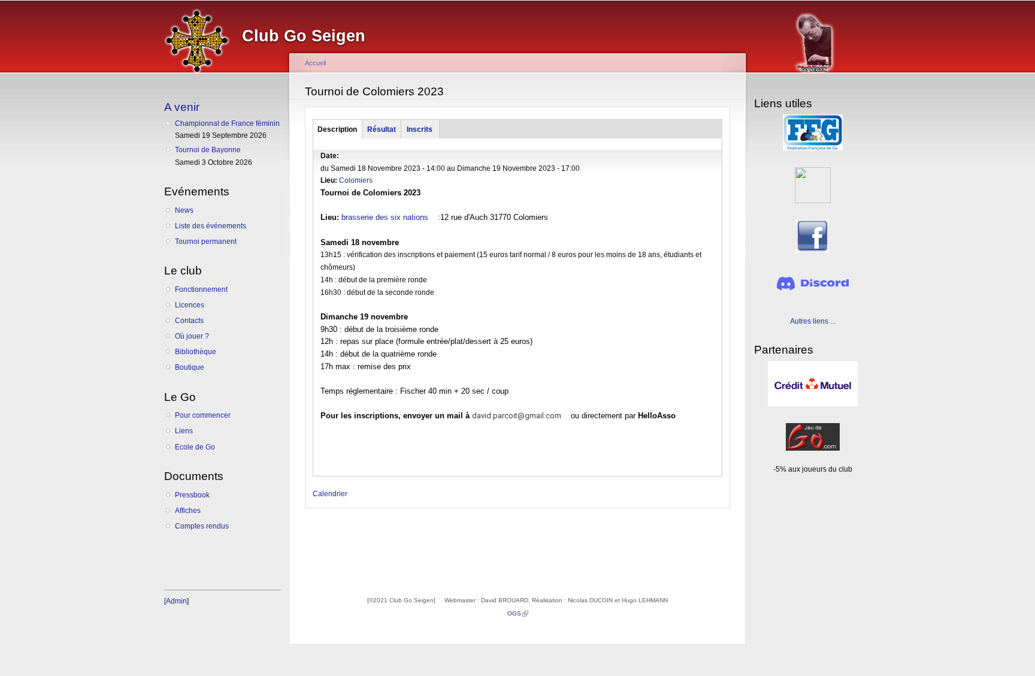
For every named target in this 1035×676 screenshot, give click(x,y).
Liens (184, 431)
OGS (517, 613)
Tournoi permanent (206, 241)
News (184, 210)
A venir (181, 106)
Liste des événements (210, 226)
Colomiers (356, 180)
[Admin (175, 601)
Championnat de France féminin (227, 123)
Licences (189, 305)
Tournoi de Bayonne (208, 150)
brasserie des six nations (388, 217)
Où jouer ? (192, 336)
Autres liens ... (813, 321)
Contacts (189, 320)
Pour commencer (203, 415)
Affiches (188, 510)
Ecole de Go (195, 447)
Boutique (189, 367)
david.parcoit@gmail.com (520, 415)
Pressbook (192, 495)
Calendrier (330, 494)
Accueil (315, 63)
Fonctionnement (201, 289)
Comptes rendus (202, 526)
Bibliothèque (195, 352)
